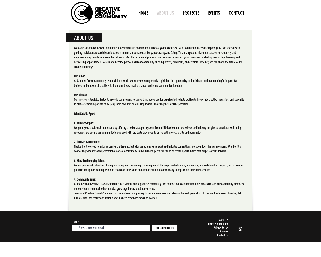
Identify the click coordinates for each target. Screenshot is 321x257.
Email (75, 222)
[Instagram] (240, 228)
